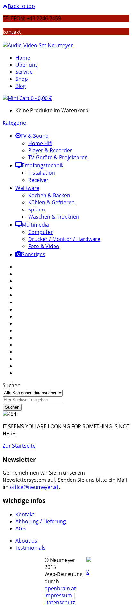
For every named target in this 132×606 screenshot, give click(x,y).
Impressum (58, 595)
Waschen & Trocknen (53, 216)
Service (24, 71)
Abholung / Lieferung (40, 521)
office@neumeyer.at (34, 486)
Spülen (36, 209)
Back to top (21, 6)
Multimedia (35, 224)
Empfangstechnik (42, 165)
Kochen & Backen (49, 195)
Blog (20, 85)
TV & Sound (35, 135)
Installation (41, 172)
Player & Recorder (50, 150)
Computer (40, 232)
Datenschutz (60, 602)
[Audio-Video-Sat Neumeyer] (38, 45)
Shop (21, 78)
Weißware (27, 187)
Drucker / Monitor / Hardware (64, 239)
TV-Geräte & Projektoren (58, 157)
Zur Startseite (19, 445)
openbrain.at (60, 588)
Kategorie (14, 122)
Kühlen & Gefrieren (51, 202)
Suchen (12, 385)
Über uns (26, 64)
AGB (20, 528)
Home (22, 57)
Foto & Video (43, 246)
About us (26, 540)
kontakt (12, 31)
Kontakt (24, 514)
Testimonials (30, 547)
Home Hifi (40, 143)
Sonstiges (33, 254)
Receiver (38, 179)
